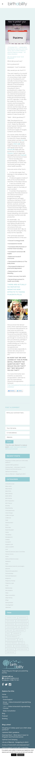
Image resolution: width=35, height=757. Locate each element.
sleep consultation (22, 649)
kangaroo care (9, 544)
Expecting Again (9, 529)
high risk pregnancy (12, 636)
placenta (9, 52)
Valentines (8, 607)
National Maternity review (11, 559)
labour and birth (11, 639)
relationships (10, 649)
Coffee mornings (9, 515)
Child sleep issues (9, 510)
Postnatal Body (9, 573)
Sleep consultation (10, 595)
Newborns (22, 50)
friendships (16, 633)
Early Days (24, 49)
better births (22, 617)
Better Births (23, 47)
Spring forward (9, 602)
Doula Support (8, 699)
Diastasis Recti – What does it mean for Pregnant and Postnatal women (15, 736)
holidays (7, 539)
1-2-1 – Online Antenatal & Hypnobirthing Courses (16, 707)
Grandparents (8, 537)
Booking (4, 718)
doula (25, 627)
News (6, 563)
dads (19, 627)
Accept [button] (14, 754)
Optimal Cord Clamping (11, 471)
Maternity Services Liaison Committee (15, 551)
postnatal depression (21, 646)
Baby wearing (8, 493)
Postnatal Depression (10, 576)
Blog (3, 713)
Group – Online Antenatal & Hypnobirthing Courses (17, 703)
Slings (6, 600)
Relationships (8, 588)
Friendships (8, 534)
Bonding (7, 505)
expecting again (19, 630)
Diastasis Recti (9, 522)
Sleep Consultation (9, 711)
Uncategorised (9, 605)
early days (9, 630)
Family (9, 50)
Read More (20, 754)
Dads (16, 49)
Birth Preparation (9, 500)
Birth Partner (8, 498)
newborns (9, 646)
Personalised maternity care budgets (14, 566)
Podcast (5, 716)
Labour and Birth (15, 50)
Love (6, 549)
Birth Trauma (8, 503)
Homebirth (8, 542)
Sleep (6, 592)
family (8, 633)
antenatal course (11, 617)
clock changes (11, 627)
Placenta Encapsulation (11, 571)
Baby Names (8, 488)
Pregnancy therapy (17, 52)
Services (5, 697)
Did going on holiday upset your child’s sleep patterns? (16, 729)
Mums (6, 556)
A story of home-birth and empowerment (15, 745)
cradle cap (8, 517)
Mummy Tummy (9, 554)
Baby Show (8, 491)
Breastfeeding (11, 49)
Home (4, 694)
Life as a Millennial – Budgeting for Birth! (15, 474)
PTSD (6, 585)
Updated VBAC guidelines (11, 464)
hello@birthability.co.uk (11, 678)
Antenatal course (9, 483)
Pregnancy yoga (9, 583)
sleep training (8, 597)
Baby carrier (8, 486)
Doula (19, 49)
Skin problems (9, 590)
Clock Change (9, 513)
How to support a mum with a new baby (15, 747)
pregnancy (8, 578)
